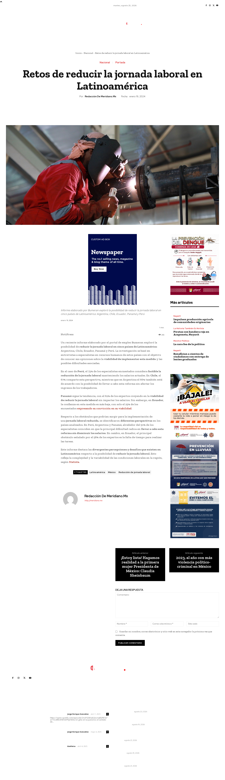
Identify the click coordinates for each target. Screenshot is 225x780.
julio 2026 (167, 719)
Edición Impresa (123, 724)
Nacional (88, 53)
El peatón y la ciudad (64, 742)
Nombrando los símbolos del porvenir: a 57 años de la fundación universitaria (132, 733)
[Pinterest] (112, 109)
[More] (126, 109)
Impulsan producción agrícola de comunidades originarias (193, 321)
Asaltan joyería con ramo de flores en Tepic (131, 747)
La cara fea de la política (189, 344)
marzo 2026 (168, 738)
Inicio (78, 53)
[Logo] (136, 24)
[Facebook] (206, 5)
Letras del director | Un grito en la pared (78, 710)
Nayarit (177, 316)
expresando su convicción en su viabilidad (104, 408)
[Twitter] (213, 5)
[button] (156, 37)
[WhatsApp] (119, 109)
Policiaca (121, 753)
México (112, 472)
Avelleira (71, 746)
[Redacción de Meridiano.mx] (72, 499)
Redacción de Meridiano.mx (100, 96)
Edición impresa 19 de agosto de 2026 (134, 719)
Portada (120, 62)
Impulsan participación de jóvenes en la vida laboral (130, 760)
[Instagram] (210, 5)
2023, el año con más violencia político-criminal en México (194, 562)
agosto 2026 (168, 715)
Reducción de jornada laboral (134, 472)
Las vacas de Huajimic (66, 728)
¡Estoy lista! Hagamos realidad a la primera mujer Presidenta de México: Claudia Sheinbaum (140, 566)
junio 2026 (167, 724)
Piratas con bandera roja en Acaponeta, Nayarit (191, 333)
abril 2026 (167, 733)
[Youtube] (217, 5)
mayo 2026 (167, 728)
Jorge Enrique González (78, 714)
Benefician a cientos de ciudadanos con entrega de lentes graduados (191, 356)
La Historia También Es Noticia (188, 328)
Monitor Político (181, 341)
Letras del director (58, 714)
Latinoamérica (97, 472)
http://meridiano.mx (93, 500)
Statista (74, 462)
